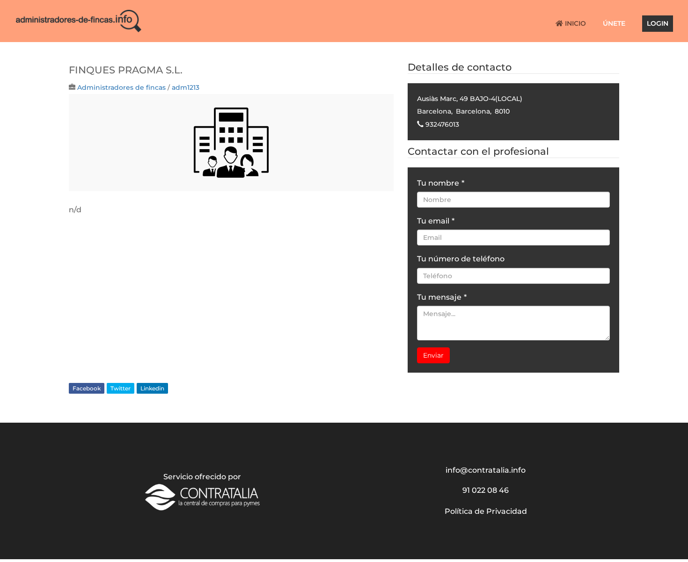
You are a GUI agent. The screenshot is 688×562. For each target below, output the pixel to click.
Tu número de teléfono (461, 258)
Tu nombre (440, 183)
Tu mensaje (442, 297)
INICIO (574, 24)
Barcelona (434, 111)
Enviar (433, 355)
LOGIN (657, 24)
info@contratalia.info (486, 470)
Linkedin (152, 388)
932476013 (442, 124)
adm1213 (185, 87)
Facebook (87, 388)
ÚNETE (614, 24)
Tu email (435, 220)
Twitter (120, 388)
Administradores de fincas (121, 87)
